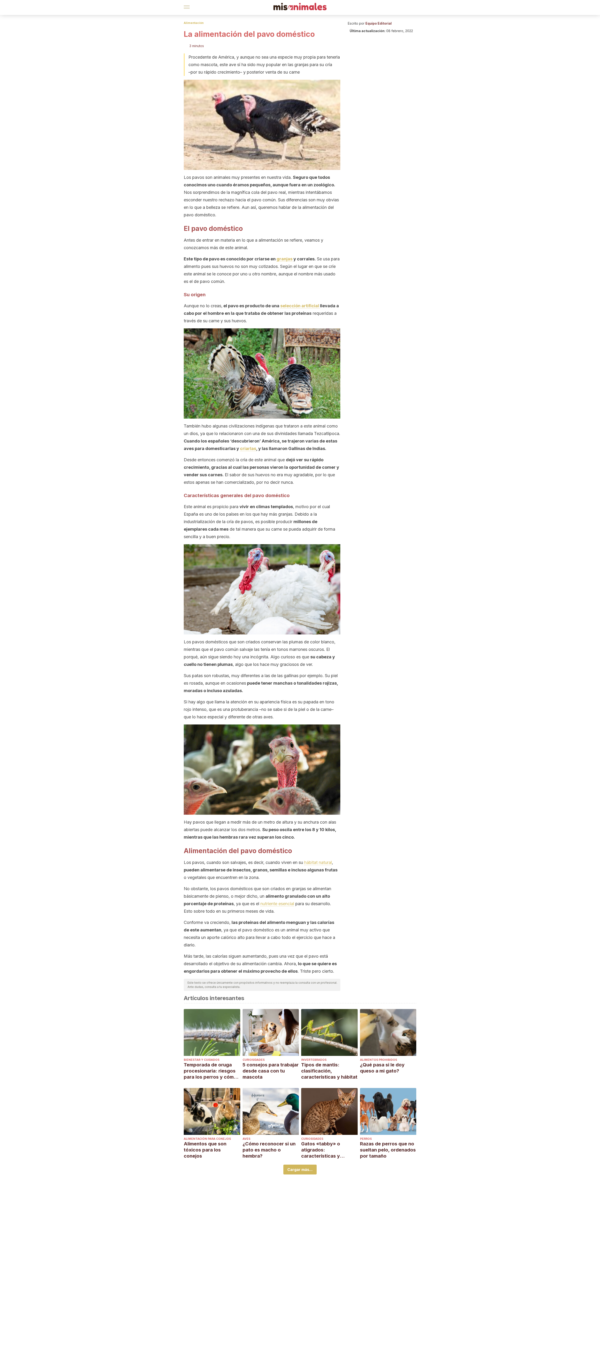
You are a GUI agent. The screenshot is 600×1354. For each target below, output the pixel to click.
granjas (284, 258)
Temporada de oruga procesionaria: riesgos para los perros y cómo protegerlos (210, 1071)
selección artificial (300, 305)
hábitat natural (318, 862)
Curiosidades (254, 1059)
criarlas (248, 448)
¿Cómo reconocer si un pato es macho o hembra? (269, 1150)
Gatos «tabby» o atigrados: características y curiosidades (320, 1150)
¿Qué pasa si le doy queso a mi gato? (382, 1068)
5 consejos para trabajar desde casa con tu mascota (271, 1071)
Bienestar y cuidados (201, 1059)
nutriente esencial (277, 903)
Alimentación (194, 23)
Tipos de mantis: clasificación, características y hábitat (329, 1071)
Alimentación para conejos (207, 1138)
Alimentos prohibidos (378, 1059)
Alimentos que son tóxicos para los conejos (205, 1150)
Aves (246, 1138)
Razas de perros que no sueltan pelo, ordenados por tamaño (388, 1150)
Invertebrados (313, 1059)
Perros (366, 1138)
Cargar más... (300, 1169)
